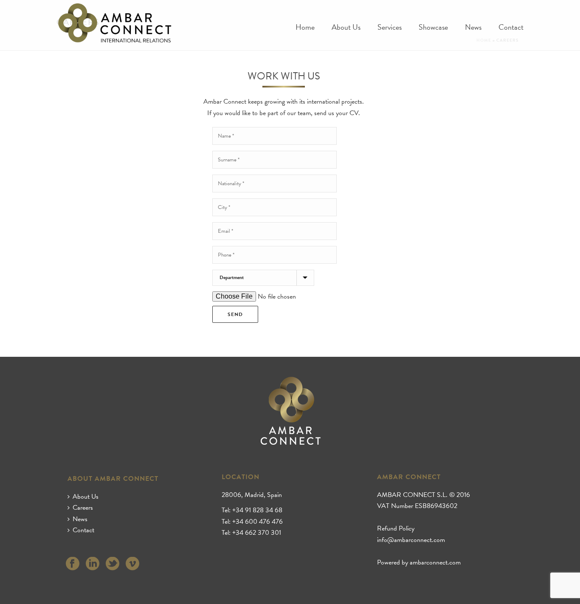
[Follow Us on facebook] (72, 564)
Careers (83, 507)
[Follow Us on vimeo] (132, 564)
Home (305, 27)
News (473, 27)
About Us (346, 27)
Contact (511, 27)
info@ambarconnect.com (411, 540)
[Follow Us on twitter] (112, 564)
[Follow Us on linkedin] (92, 564)
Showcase (433, 27)
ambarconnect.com (435, 562)
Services (389, 27)
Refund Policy (395, 528)
